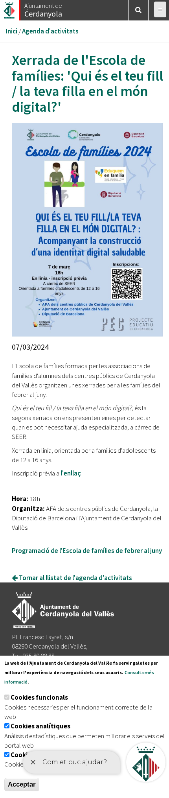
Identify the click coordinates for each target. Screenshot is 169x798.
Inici (11, 31)
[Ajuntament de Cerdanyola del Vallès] (10, 8)
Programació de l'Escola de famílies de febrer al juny (87, 550)
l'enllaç (71, 473)
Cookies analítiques (40, 726)
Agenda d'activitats (50, 31)
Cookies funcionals (39, 697)
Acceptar (22, 784)
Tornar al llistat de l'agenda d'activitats (75, 577)
